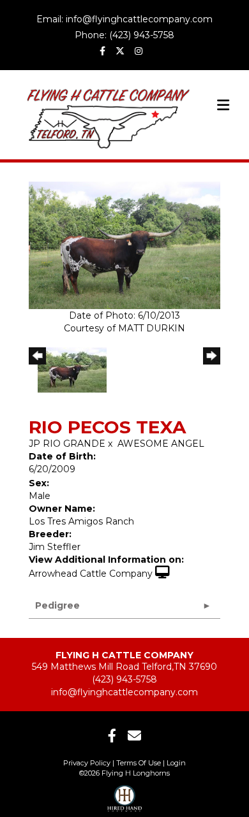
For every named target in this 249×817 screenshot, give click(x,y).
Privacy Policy (86, 762)
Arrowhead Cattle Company (91, 573)
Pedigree (57, 605)
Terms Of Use (138, 762)
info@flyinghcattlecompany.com (124, 692)
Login (176, 762)
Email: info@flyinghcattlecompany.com (124, 19)
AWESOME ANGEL (160, 443)
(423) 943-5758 (124, 679)
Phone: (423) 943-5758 (124, 35)
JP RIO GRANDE (67, 443)
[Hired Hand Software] (124, 794)
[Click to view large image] (124, 244)
